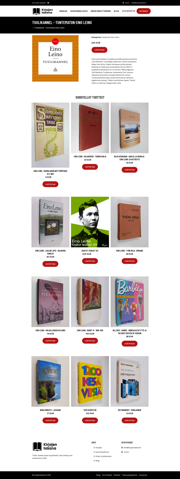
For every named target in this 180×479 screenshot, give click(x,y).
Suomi (127, 3)
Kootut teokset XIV (90, 250)
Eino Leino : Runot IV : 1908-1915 (90, 330)
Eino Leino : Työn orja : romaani (129, 250)
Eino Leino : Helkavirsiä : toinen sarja (90, 156)
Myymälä (144, 11)
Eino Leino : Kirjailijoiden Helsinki (50, 330)
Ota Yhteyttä (128, 11)
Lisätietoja (99, 50)
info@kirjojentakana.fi (138, 3)
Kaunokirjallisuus (79, 11)
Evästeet (117, 475)
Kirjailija (63, 11)
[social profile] (48, 3)
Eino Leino (115, 37)
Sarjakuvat (106, 37)
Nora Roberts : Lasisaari (50, 410)
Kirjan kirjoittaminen (101, 11)
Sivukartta (143, 475)
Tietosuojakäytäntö (129, 475)
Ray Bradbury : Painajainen (129, 410)
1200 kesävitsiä (90, 410)
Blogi (116, 11)
